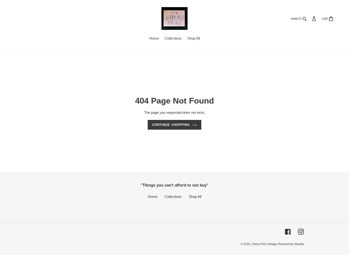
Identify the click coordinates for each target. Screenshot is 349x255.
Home (152, 197)
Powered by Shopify (291, 244)
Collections (173, 197)
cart (329, 18)
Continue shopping (171, 125)
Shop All (195, 197)
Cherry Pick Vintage (264, 244)
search (300, 18)
